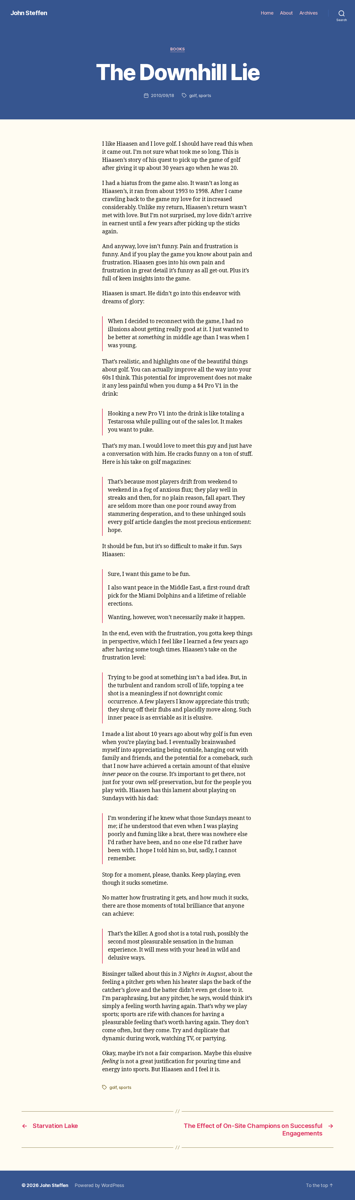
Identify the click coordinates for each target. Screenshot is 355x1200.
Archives (308, 13)
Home (267, 13)
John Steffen (28, 13)
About (286, 13)
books (177, 49)
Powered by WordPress (99, 1185)
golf (192, 95)
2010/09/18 (162, 95)
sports (205, 95)
